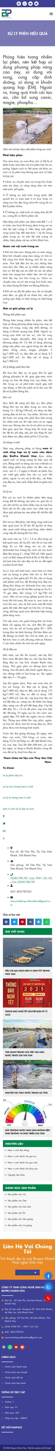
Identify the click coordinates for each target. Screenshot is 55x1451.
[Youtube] (16, 1347)
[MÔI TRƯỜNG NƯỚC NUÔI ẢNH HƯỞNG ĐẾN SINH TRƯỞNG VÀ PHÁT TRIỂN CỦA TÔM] (27, 1111)
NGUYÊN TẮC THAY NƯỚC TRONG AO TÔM (26, 1092)
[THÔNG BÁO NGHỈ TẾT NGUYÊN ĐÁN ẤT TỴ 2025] (27, 993)
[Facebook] (3, 1347)
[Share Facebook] (4, 816)
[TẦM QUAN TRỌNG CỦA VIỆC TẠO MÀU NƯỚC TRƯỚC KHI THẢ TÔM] (27, 1033)
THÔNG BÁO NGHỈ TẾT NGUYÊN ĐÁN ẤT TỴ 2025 (26, 1013)
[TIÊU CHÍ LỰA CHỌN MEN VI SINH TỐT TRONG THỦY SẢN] (27, 952)
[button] (51, 13)
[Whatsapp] (10, 1347)
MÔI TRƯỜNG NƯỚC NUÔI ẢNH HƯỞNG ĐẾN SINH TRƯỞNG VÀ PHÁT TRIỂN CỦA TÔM (27, 1132)
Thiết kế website (34, 1447)
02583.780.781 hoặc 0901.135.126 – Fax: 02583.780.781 (31, 880)
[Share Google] (4, 831)
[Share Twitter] (4, 823)
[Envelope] (22, 1347)
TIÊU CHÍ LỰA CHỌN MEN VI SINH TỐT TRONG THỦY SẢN (27, 972)
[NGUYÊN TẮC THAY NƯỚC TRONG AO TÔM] (27, 1074)
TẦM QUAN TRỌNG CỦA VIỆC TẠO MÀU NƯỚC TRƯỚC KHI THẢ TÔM (24, 1053)
